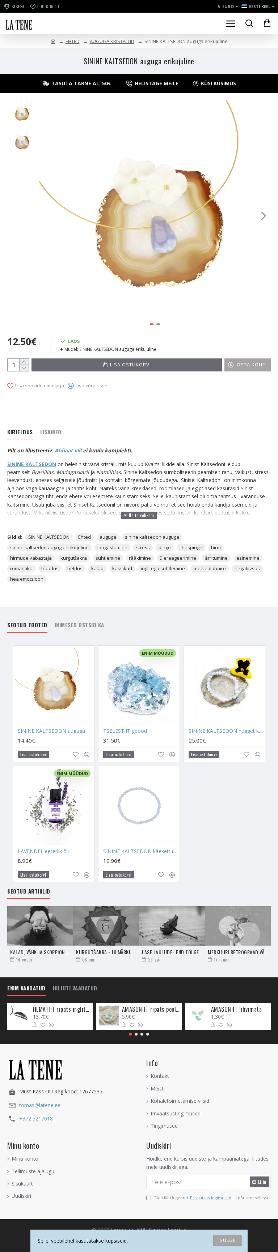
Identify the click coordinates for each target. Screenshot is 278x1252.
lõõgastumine (112, 547)
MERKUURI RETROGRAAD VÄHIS (238, 952)
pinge (165, 547)
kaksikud (122, 568)
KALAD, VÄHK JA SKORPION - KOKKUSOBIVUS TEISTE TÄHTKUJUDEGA (40, 952)
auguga (108, 537)
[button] (46, 215)
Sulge (228, 1240)
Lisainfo (51, 432)
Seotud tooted (27, 625)
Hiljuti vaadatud (75, 988)
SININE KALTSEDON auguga (51, 731)
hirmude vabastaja (31, 558)
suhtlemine (108, 558)
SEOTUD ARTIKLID (28, 891)
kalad (97, 568)
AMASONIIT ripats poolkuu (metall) (151, 1009)
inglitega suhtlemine (163, 568)
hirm (216, 547)
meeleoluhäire (210, 568)
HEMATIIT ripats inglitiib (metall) (61, 1009)
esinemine (248, 558)
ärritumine (216, 558)
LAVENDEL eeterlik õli (43, 851)
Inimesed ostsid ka (79, 625)
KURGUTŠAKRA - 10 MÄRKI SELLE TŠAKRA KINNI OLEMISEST (106, 952)
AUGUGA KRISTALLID (112, 41)
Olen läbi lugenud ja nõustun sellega (210, 1197)
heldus (75, 568)
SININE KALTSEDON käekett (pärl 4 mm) (140, 851)
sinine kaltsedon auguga (152, 537)
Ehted (84, 537)
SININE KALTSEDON (31, 464)
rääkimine (140, 558)
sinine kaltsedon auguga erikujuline (49, 547)
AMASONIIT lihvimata (236, 1009)
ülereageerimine (178, 558)
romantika (21, 568)
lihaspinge (191, 547)
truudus (50, 568)
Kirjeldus (20, 432)
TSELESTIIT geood (125, 731)
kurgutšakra (73, 558)
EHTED (73, 41)
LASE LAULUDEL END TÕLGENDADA (172, 952)
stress (143, 547)
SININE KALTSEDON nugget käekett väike (226, 731)
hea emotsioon (26, 579)
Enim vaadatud (26, 988)
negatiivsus (247, 568)
